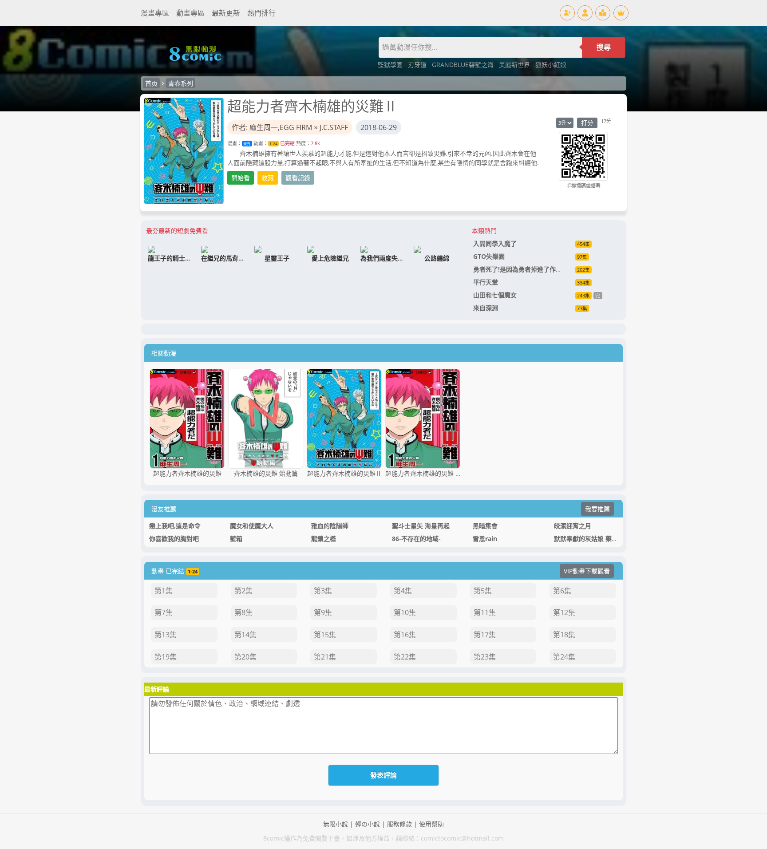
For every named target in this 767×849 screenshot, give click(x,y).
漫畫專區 (155, 13)
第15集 (325, 635)
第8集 (243, 612)
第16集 (405, 635)
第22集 (405, 657)
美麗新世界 (515, 64)
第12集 (564, 612)
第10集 (405, 612)
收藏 (267, 178)
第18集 (564, 635)
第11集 (485, 612)
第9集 (323, 612)
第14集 (245, 635)
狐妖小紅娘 (550, 64)
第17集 (485, 635)
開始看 (240, 178)
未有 (246, 143)
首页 (151, 83)
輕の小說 (367, 824)
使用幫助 (431, 824)
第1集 (163, 591)
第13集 (165, 635)
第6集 (562, 591)
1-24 (273, 143)
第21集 (325, 657)
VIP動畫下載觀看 (587, 571)
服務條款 (399, 824)
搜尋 (604, 47)
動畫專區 (190, 13)
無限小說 (335, 824)
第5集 (483, 591)
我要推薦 (597, 509)
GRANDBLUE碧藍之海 (463, 64)
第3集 (323, 591)
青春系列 (180, 83)
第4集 (403, 591)
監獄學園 (391, 64)
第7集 (163, 612)
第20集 (245, 657)
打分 (587, 122)
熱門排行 (261, 13)
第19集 (165, 657)
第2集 (243, 591)
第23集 (485, 657)
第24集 (564, 657)
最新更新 (226, 13)
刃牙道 (418, 64)
